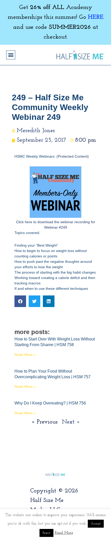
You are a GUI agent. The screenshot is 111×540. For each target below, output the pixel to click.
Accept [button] (96, 523)
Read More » (25, 355)
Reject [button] (46, 533)
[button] (10, 54)
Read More (64, 533)
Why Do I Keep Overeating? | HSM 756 (50, 403)
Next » (71, 422)
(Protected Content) (73, 156)
